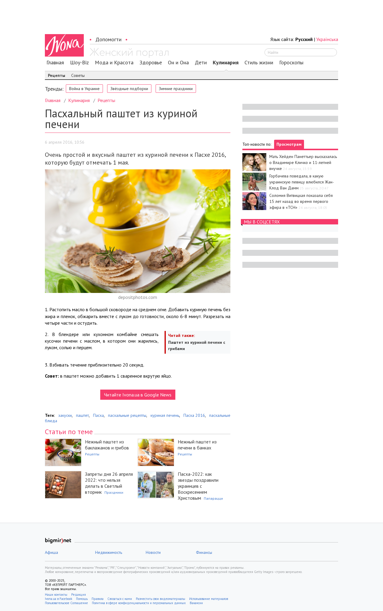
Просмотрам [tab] (289, 144)
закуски (65, 415)
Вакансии (196, 603)
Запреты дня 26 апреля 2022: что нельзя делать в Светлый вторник (109, 483)
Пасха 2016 (194, 415)
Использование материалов (208, 599)
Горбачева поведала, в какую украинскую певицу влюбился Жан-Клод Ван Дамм (301, 182)
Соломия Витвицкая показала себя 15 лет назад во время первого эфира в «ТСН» (301, 201)
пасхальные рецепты (127, 415)
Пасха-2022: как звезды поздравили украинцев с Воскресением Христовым (198, 486)
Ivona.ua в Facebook (58, 599)
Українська (327, 39)
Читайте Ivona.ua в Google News (137, 395)
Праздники (113, 492)
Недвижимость (108, 552)
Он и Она (178, 62)
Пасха (98, 415)
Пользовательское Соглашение (66, 603)
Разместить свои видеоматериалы (160, 599)
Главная (55, 62)
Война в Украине (84, 88)
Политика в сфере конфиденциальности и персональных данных (139, 603)
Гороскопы (291, 62)
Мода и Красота (114, 62)
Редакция (78, 594)
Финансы (204, 552)
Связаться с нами (119, 599)
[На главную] (129, 53)
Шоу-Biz (79, 62)
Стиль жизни (258, 62)
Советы (78, 75)
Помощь (82, 599)
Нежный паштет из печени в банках (197, 445)
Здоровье (150, 62)
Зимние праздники (176, 88)
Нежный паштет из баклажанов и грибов (107, 445)
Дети (201, 62)
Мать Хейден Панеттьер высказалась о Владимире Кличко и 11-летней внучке (303, 162)
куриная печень (165, 415)
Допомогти (108, 39)
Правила (98, 599)
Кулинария (225, 62)
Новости (153, 552)
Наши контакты (56, 594)
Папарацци (213, 498)
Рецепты (56, 75)
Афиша (51, 552)
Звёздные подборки (129, 88)
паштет (82, 415)
